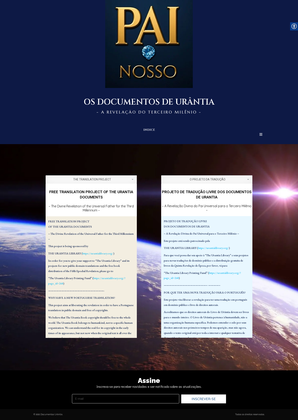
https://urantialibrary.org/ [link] (98, 253)
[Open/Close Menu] (261, 134)
